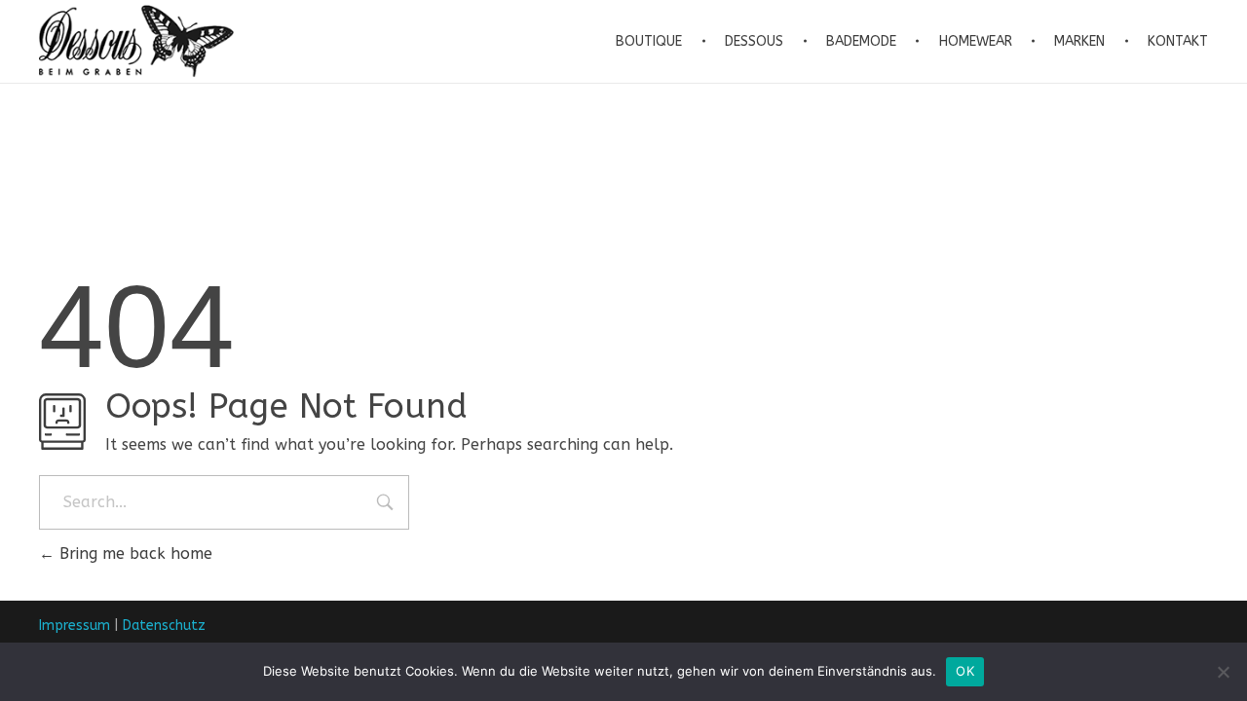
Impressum (74, 625)
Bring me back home (133, 553)
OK (965, 671)
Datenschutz (164, 625)
